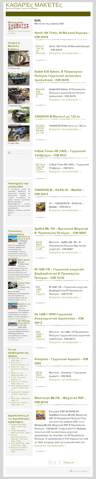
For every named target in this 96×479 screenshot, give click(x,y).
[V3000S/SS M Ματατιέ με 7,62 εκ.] (41, 129)
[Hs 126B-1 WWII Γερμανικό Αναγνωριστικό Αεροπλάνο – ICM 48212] (41, 335)
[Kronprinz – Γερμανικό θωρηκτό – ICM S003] (41, 376)
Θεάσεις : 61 (20, 363)
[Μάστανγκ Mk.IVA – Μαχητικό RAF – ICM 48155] (41, 415)
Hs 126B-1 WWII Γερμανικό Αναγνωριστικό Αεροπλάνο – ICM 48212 (59, 318)
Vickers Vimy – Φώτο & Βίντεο (28, 284)
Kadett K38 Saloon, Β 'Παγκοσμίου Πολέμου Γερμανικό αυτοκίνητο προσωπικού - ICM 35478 (59, 75)
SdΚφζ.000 (74, 39)
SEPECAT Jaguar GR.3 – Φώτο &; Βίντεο (29, 237)
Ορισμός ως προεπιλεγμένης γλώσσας (19, 32)
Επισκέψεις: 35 (20, 369)
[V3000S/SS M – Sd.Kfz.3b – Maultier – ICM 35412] (41, 207)
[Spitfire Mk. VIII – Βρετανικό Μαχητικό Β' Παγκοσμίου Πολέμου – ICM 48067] (41, 245)
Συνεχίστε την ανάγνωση (65, 53)
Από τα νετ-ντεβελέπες (80, 471)
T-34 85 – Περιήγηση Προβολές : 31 (18, 378)
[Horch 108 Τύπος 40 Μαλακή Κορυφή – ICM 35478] (41, 50)
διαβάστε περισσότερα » (18, 256)
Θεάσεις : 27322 (19, 449)
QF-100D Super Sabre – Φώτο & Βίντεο (28, 321)
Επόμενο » (69, 462)
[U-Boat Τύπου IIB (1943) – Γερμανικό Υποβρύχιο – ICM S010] (41, 168)
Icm (45, 60)
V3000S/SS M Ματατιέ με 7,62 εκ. (58, 116)
